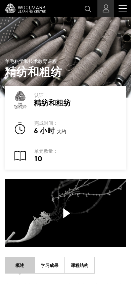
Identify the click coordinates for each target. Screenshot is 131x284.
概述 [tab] (19, 265)
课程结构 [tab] (79, 265)
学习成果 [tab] (49, 265)
